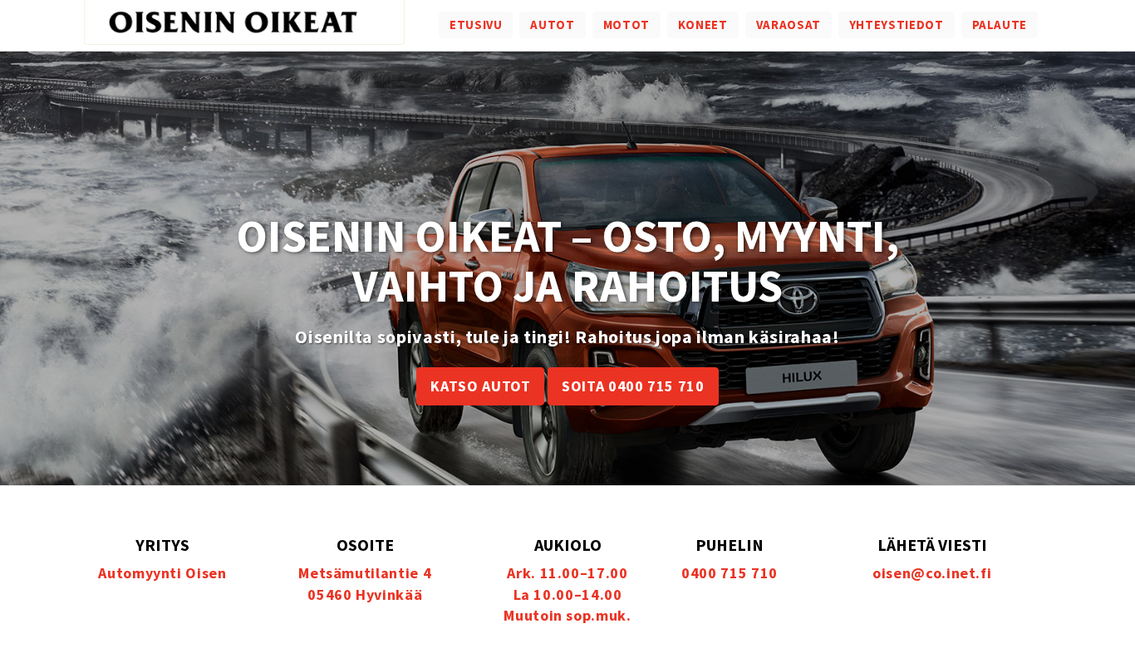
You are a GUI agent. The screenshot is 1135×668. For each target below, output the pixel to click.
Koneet (703, 24)
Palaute (999, 24)
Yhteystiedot (896, 24)
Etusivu (476, 24)
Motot (626, 24)
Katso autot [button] (480, 385)
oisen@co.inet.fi (931, 572)
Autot (552, 24)
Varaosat (788, 24)
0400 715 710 (729, 572)
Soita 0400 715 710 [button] (633, 385)
